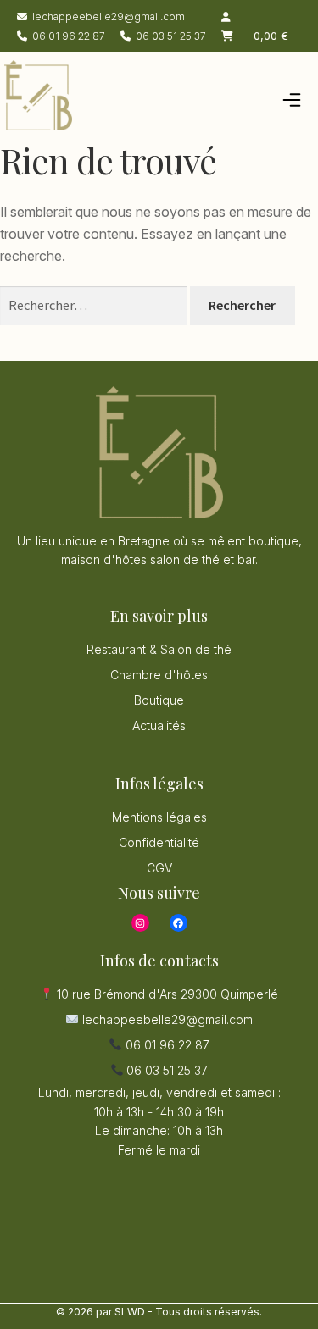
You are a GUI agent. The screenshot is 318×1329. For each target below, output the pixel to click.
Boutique (159, 700)
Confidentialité (159, 842)
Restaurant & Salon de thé (159, 649)
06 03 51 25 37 (171, 36)
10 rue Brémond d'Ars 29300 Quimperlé (165, 994)
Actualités (159, 725)
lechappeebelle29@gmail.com (108, 16)
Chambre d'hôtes (159, 674)
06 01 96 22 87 (68, 36)
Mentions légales (159, 817)
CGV (159, 868)
